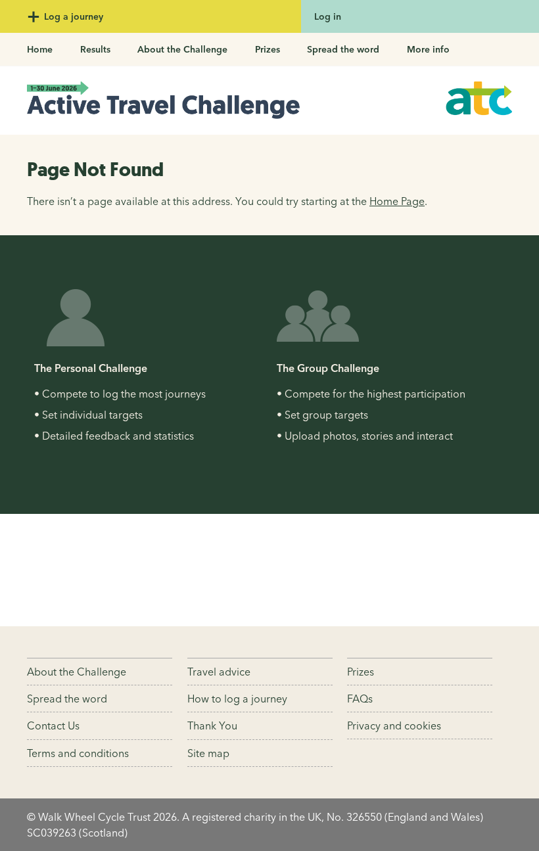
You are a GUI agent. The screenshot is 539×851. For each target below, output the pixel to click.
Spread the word (343, 49)
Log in (327, 16)
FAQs (360, 698)
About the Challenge (182, 49)
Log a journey (72, 16)
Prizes (267, 49)
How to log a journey (237, 698)
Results (95, 49)
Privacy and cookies (394, 725)
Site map (208, 753)
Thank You (212, 725)
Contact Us (53, 725)
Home (40, 49)
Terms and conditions (78, 753)
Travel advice (218, 671)
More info (428, 49)
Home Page (397, 201)
